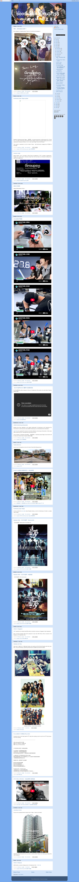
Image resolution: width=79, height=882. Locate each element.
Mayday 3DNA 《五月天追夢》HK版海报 (23, 574)
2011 (56, 47)
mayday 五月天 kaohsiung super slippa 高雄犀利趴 (25, 515)
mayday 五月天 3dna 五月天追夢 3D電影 (23, 623)
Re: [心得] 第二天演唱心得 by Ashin (22, 733)
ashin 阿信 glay (19, 774)
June (57, 93)
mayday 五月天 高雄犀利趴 (21, 439)
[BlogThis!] (33, 91)
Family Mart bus (17, 444)
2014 (57, 42)
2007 (57, 107)
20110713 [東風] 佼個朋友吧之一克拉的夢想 (24, 470)
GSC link (39, 865)
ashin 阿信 (18, 804)
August (57, 54)
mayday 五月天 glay (20, 729)
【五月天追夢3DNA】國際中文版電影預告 (23, 387)
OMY (15, 631)
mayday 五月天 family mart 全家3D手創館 (24, 382)
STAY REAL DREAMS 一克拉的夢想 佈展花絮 (24, 779)
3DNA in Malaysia (18, 862)
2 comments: (27, 867)
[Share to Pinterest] (37, 91)
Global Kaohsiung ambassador (21, 425)
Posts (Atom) (21, 874)
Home (32, 872)
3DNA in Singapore (18, 629)
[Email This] (32, 91)
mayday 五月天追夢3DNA (21, 419)
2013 (57, 44)
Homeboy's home (18, 810)
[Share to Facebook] (36, 91)
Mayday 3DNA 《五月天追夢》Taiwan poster (24, 520)
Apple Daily (16, 431)
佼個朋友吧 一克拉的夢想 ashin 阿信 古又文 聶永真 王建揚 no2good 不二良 (30, 503)
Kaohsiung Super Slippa (19, 508)
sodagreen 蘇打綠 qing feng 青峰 (22, 180)
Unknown (57, 27)
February (58, 99)
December (58, 48)
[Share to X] (35, 91)
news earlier (23, 511)
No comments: (28, 91)
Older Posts (49, 872)
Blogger (46, 879)
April (57, 96)
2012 (57, 45)
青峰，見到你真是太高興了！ (20, 28)
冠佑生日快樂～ (17, 186)
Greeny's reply (17, 153)
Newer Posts (16, 872)
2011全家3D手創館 (18, 219)
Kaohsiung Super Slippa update (21, 98)
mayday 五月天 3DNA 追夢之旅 (22, 638)
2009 (57, 104)
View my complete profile (58, 29)
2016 (57, 39)
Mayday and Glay (18, 644)
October (58, 51)
